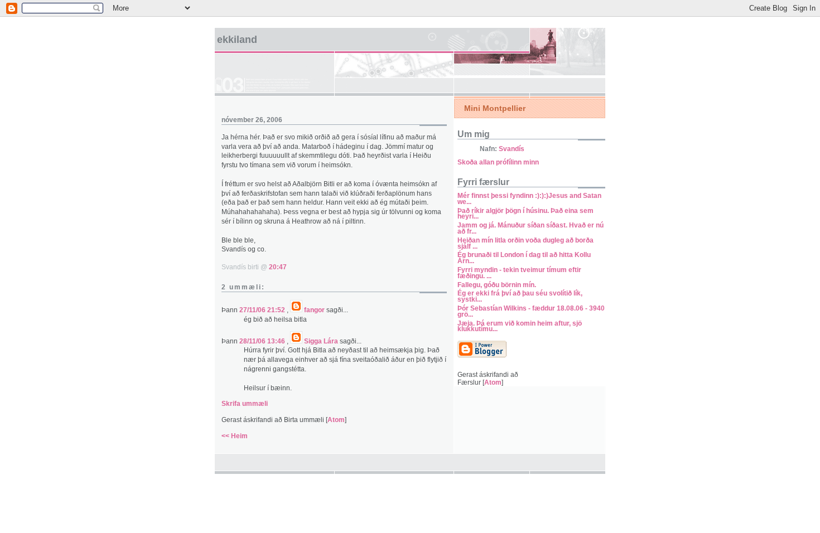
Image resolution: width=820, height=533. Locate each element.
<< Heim (234, 436)
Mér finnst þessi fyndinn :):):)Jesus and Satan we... (529, 199)
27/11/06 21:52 (263, 310)
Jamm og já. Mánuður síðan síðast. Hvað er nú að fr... (530, 228)
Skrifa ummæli (244, 404)
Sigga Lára (321, 341)
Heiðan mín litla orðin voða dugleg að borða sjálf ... (525, 243)
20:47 (278, 267)
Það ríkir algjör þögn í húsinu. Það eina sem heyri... (525, 214)
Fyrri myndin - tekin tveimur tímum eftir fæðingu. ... (519, 273)
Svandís (511, 149)
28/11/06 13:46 (263, 341)
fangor (314, 310)
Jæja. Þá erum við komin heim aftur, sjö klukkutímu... (519, 326)
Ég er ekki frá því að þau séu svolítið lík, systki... (519, 296)
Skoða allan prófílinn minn (498, 162)
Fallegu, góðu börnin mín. (496, 285)
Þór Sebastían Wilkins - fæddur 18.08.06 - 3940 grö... (531, 311)
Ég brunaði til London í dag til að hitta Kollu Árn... (524, 258)
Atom (336, 420)
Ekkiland (237, 39)
